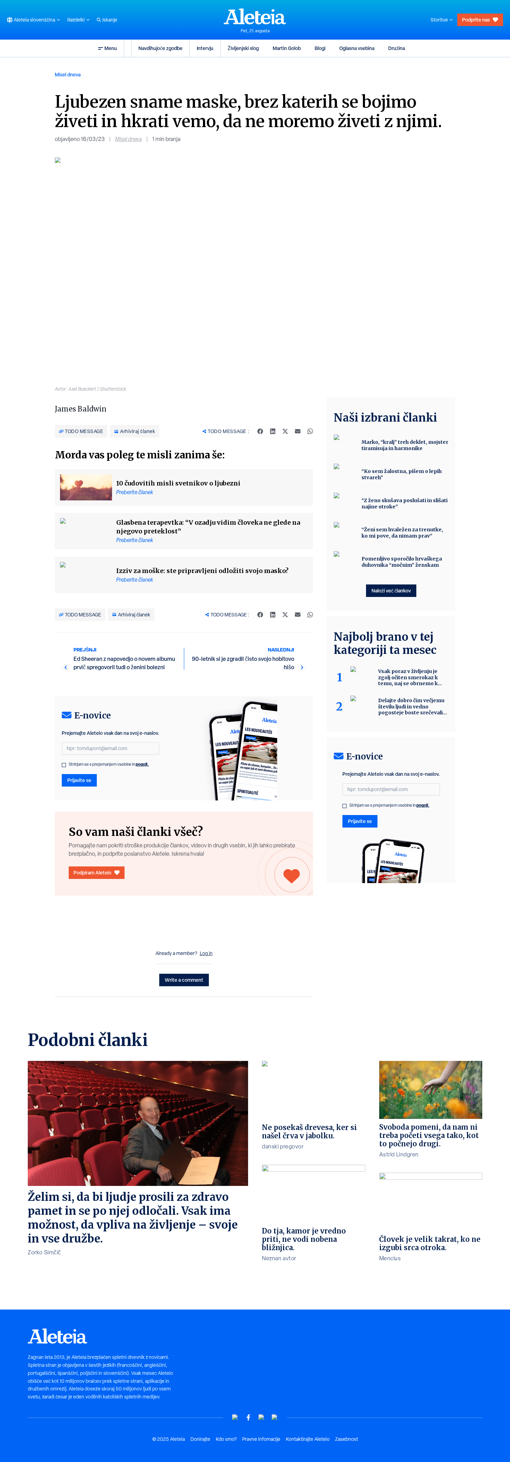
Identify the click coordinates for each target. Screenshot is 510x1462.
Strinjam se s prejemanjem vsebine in (109, 764)
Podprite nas (476, 19)
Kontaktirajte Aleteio (308, 1439)
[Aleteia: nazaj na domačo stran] (255, 16)
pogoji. (142, 764)
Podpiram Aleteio (92, 872)
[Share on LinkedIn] (272, 431)
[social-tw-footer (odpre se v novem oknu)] (261, 1417)
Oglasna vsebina (356, 48)
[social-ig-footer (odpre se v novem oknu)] (275, 1417)
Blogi (320, 48)
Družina (396, 48)
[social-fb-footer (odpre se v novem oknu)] (248, 1417)
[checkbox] (64, 765)
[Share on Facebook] (260, 431)
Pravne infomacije (261, 1439)
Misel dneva (67, 74)
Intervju (205, 48)
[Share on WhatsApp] (310, 431)
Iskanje (109, 20)
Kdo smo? (226, 1439)
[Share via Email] (297, 431)
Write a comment (184, 980)
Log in (206, 953)
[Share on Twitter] (285, 431)
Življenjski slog (243, 48)
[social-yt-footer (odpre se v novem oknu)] (235, 1417)
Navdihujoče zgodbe (160, 48)
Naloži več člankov (391, 590)
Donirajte (200, 1439)
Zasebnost (346, 1439)
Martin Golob (287, 48)
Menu (110, 48)
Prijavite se (79, 780)
